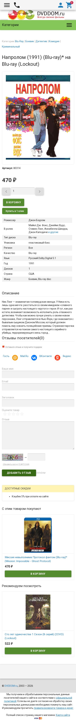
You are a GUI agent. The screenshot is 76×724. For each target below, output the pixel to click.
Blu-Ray (19, 41)
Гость (6, 356)
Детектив (41, 41)
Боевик (29, 41)
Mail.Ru (24, 356)
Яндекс (67, 356)
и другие (53, 232)
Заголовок (8, 397)
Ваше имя (7, 368)
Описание (10, 293)
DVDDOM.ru (11, 685)
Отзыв (5, 419)
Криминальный (11, 46)
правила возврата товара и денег (53, 708)
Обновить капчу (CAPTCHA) (16, 464)
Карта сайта (63, 715)
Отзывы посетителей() (23, 338)
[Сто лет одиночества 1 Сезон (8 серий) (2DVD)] (38, 612)
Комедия (54, 41)
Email (5, 381)
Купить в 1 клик (15, 211)
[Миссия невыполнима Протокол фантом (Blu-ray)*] (38, 535)
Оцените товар (10, 410)
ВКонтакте (45, 356)
